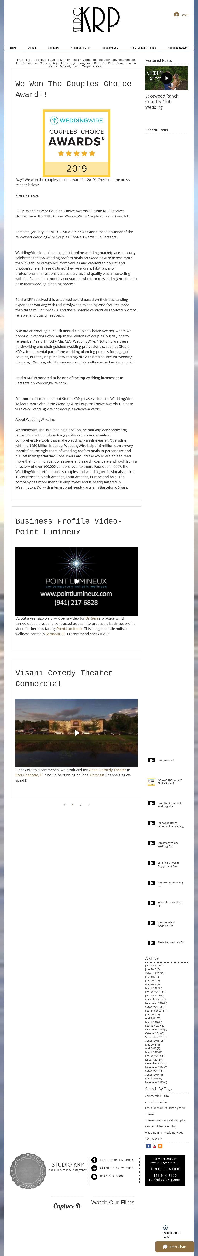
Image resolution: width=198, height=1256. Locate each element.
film (166, 1096)
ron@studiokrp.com (165, 1180)
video (159, 1126)
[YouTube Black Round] (94, 1168)
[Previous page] (64, 804)
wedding (170, 1126)
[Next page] (88, 804)
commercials (153, 1096)
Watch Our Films (112, 1202)
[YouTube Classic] (154, 1146)
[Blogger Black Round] (94, 1177)
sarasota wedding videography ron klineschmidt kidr (166, 1120)
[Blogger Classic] (160, 1146)
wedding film (153, 1132)
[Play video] (76, 581)
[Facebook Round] (94, 1160)
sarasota (150, 1114)
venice (149, 1126)
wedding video (173, 1132)
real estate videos (156, 1102)
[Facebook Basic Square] (148, 1146)
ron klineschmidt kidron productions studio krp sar (166, 1108)
